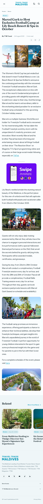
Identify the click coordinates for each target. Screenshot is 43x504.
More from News (33, 405)
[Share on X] (31, 40)
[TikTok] (25, 476)
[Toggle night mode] (34, 4)
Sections (5, 483)
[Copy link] (39, 40)
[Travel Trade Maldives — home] (21, 4)
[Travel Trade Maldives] (10, 458)
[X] (14, 476)
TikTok (16, 155)
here (8, 363)
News (9, 11)
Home (4, 11)
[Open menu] (4, 4)
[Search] (39, 4)
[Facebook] (4, 476)
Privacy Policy (37, 499)
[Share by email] (35, 40)
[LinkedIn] (30, 476)
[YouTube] (19, 476)
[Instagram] (9, 476)
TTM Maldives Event (10, 489)
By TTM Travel (7, 36)
